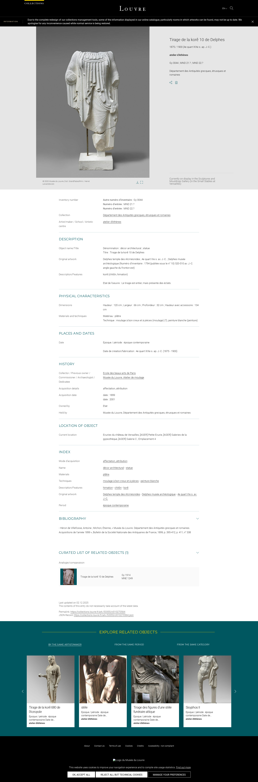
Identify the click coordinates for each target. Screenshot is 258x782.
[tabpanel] (129, 691)
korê (125, 487)
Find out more (183, 767)
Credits (140, 746)
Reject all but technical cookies (121, 774)
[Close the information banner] (252, 21)
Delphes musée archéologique (159, 494)
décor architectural (113, 467)
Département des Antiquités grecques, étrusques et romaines (137, 215)
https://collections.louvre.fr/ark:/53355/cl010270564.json (104, 615)
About (87, 746)
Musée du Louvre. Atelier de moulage (123, 377)
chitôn (118, 487)
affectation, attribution (115, 461)
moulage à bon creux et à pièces (121, 480)
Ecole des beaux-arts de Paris (119, 373)
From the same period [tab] (129, 644)
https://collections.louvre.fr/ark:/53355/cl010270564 (97, 611)
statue (129, 467)
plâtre (106, 474)
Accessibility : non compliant (161, 746)
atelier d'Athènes (178, 54)
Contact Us (99, 746)
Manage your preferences (169, 774)
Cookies (129, 746)
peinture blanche (150, 480)
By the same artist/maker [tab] (65, 644)
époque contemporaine (116, 505)
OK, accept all (81, 774)
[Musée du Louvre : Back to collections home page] (132, 8)
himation (108, 487)
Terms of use (115, 746)
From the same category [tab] (193, 644)
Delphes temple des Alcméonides (121, 494)
